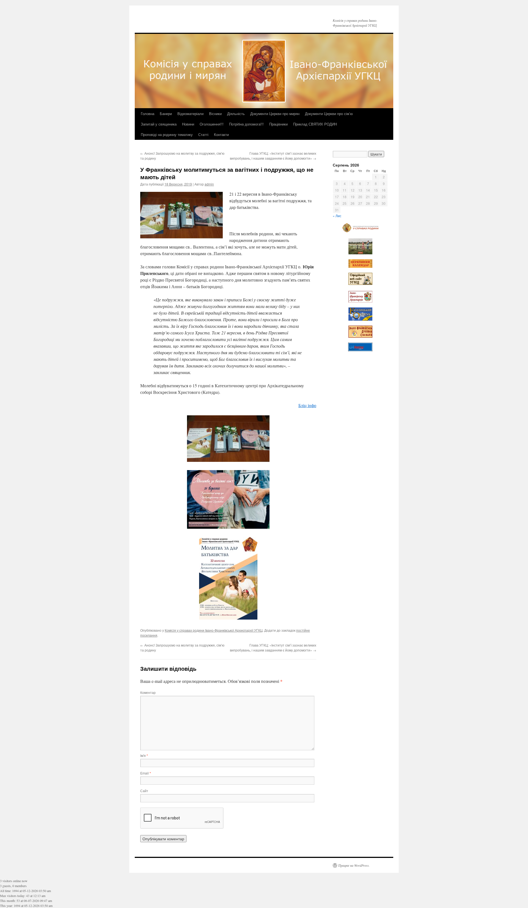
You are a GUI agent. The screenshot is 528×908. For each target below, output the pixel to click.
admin (209, 184)
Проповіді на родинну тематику (167, 134)
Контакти (221, 134)
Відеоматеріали (190, 113)
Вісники (215, 113)
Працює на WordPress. (354, 865)
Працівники (278, 124)
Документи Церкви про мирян (274, 113)
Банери (166, 113)
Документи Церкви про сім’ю (329, 113)
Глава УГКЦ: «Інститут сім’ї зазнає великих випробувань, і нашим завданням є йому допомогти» (273, 155)
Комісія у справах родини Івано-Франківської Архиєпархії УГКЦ (214, 630)
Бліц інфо (307, 405)
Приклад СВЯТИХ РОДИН (315, 124)
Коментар (148, 692)
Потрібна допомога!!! (246, 124)
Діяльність (236, 113)
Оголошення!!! (212, 124)
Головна (147, 113)
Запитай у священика (159, 124)
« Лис (337, 215)
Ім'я (144, 755)
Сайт (144, 790)
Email (145, 773)
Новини (188, 124)
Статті (203, 134)
